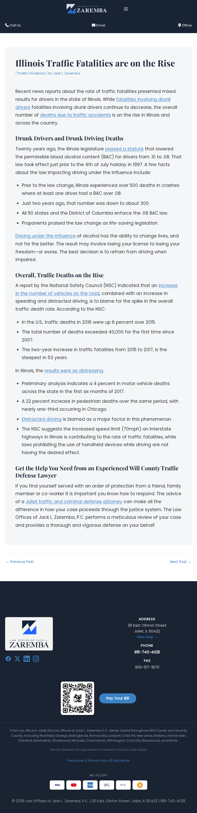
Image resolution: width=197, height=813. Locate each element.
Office (186, 25)
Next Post (180, 561)
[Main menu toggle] (126, 9)
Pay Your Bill (117, 698)
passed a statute (124, 149)
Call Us (15, 25)
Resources (76, 760)
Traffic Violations (31, 73)
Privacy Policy (98, 760)
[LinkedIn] (27, 660)
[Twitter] (17, 660)
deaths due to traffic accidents (75, 115)
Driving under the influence (45, 236)
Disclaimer (121, 760)
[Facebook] (8, 660)
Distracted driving (42, 419)
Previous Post (20, 561)
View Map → (147, 636)
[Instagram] (36, 660)
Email (100, 25)
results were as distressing (73, 371)
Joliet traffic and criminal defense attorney (74, 502)
